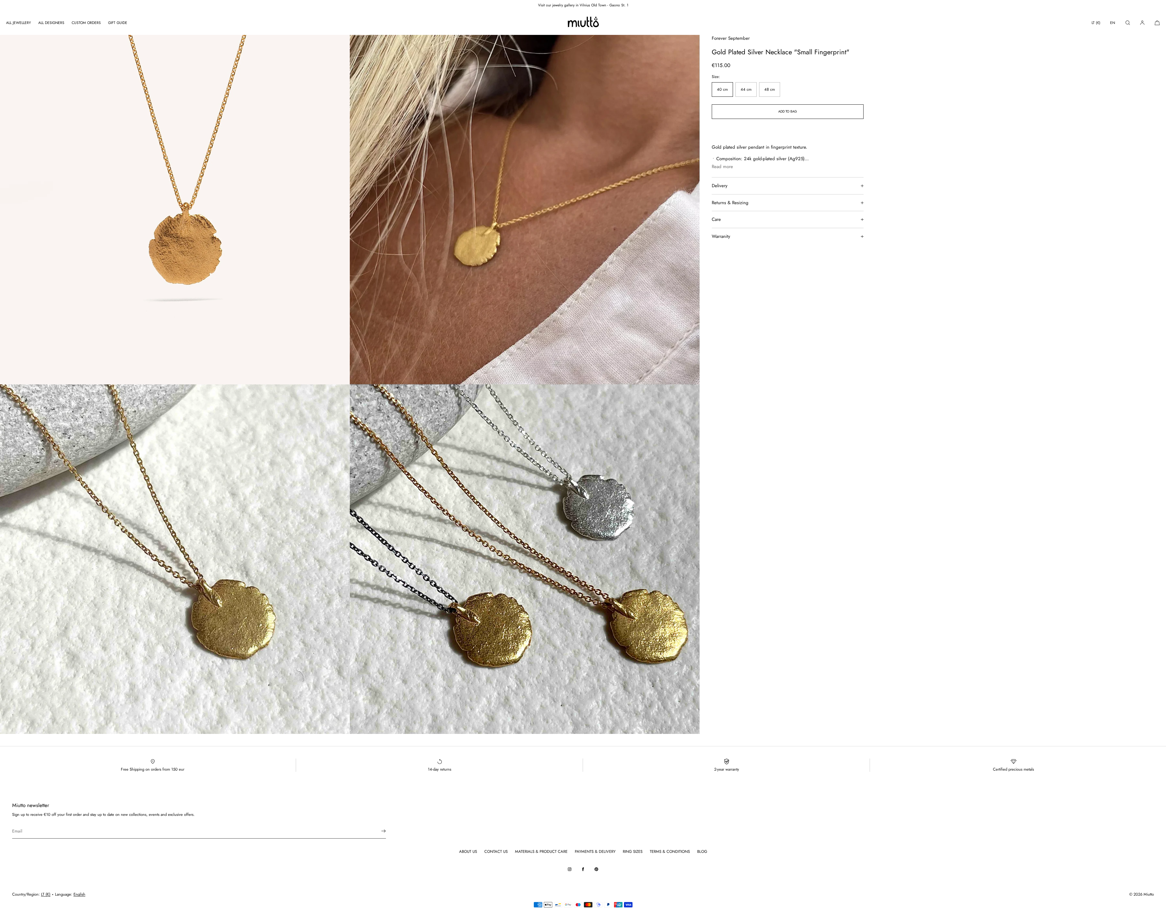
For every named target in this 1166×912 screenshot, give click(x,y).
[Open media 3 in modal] (175, 559)
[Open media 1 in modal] (175, 209)
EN (1112, 22)
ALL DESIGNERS (51, 22)
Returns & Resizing (730, 202)
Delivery (720, 185)
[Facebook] (583, 869)
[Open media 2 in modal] (525, 209)
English (79, 894)
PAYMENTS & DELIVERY (595, 851)
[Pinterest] (596, 869)
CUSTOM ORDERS (86, 22)
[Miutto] (583, 22)
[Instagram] (569, 869)
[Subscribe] (378, 831)
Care (716, 219)
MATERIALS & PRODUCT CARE (541, 851)
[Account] (1142, 23)
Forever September (731, 38)
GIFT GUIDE (117, 22)
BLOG (702, 851)
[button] (1127, 23)
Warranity (721, 236)
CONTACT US (496, 851)
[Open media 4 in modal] (525, 559)
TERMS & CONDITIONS (670, 851)
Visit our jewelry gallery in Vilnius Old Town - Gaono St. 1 (583, 5)
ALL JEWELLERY (18, 22)
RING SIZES (633, 851)
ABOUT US (468, 851)
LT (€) (1096, 22)
